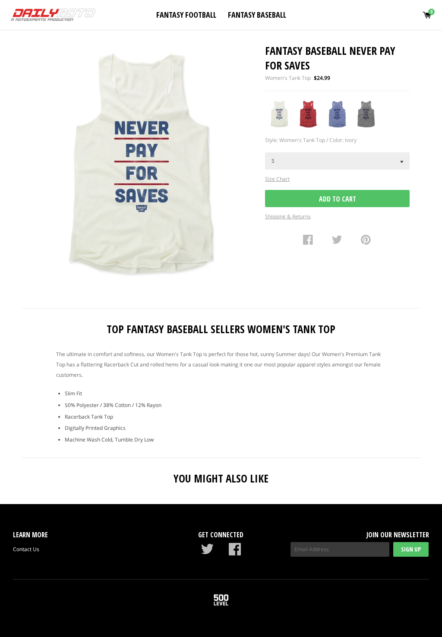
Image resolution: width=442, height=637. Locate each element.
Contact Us (26, 549)
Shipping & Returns (288, 216)
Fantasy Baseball (257, 14)
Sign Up (411, 549)
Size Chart (277, 179)
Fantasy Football (186, 14)
